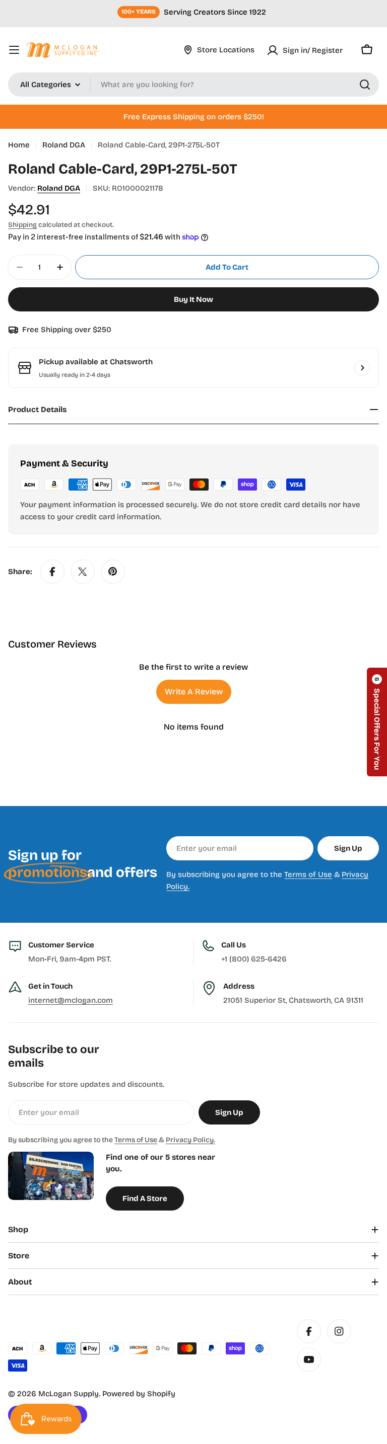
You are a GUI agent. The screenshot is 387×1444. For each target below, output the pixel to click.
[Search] (365, 84)
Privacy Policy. (190, 1140)
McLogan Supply (68, 1393)
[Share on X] (83, 571)
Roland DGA (63, 144)
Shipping (22, 224)
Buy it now (193, 299)
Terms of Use (308, 874)
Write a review (194, 691)
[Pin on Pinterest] (113, 571)
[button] (377, 722)
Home (19, 144)
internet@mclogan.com (70, 1000)
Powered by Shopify (138, 1393)
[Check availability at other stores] (362, 368)
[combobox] (193, 84)
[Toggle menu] (14, 50)
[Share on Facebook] (52, 571)
